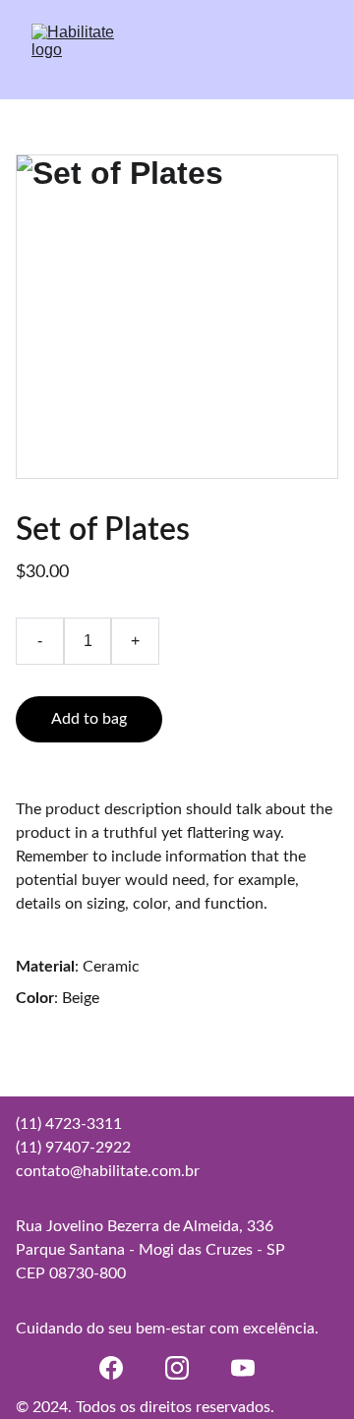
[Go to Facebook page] (111, 1368)
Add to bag (89, 719)
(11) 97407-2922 (73, 1147)
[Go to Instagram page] (177, 1368)
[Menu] (311, 50)
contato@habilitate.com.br (108, 1171)
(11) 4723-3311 (69, 1124)
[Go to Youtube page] (243, 1368)
